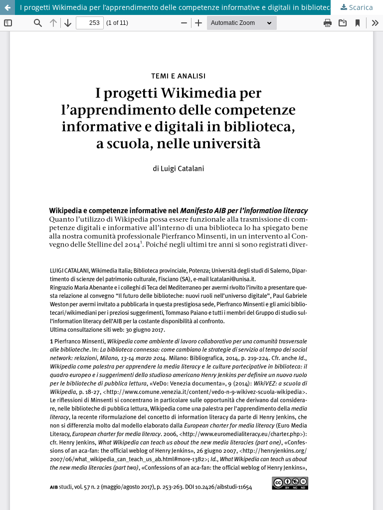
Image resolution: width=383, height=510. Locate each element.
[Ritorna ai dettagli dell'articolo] (7, 7)
